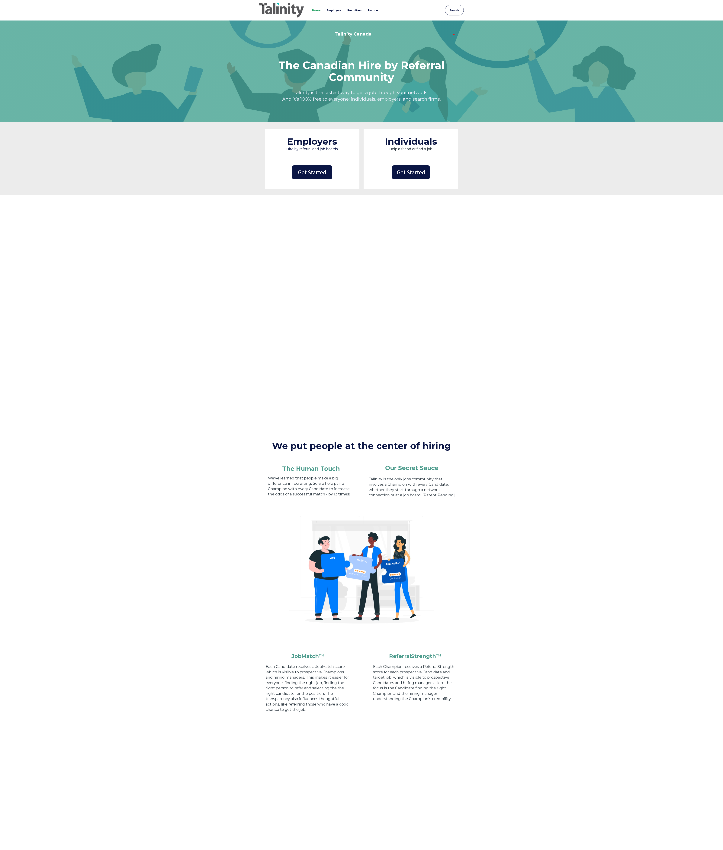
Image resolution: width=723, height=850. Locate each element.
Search (454, 10)
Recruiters (354, 10)
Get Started (312, 172)
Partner (373, 10)
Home (316, 10)
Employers (334, 10)
